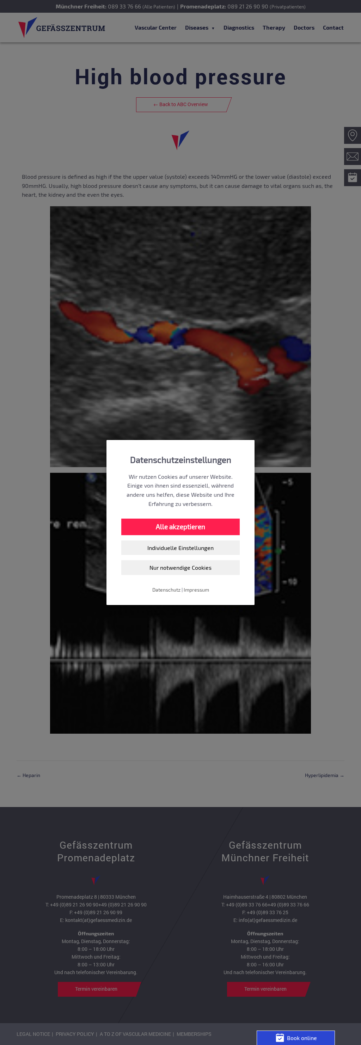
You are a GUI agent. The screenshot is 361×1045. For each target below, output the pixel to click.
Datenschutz (166, 590)
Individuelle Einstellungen (180, 547)
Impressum (196, 590)
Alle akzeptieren (180, 526)
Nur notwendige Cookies (180, 567)
